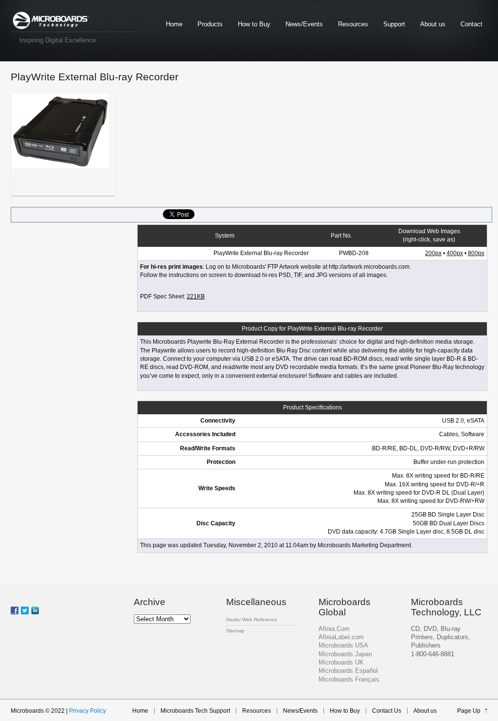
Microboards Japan (345, 654)
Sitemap (235, 630)
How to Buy (254, 24)
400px (454, 253)
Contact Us (386, 711)
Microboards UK (341, 662)
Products (210, 24)
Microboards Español (348, 670)
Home (174, 24)
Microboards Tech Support (195, 711)
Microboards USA (343, 645)
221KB (196, 296)
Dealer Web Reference (251, 619)
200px (433, 253)
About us (432, 24)
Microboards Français (349, 679)
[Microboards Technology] (51, 21)
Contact (471, 24)
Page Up (468, 711)
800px (476, 253)
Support (394, 24)
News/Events (304, 24)
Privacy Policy (87, 711)
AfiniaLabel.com (341, 637)
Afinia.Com (334, 628)
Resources (353, 24)
